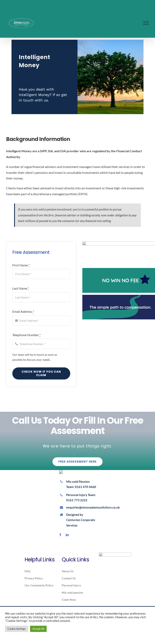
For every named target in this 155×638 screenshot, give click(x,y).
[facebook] (60, 534)
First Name (20, 265)
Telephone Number (26, 335)
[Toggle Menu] (146, 23)
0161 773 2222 (76, 500)
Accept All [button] (38, 628)
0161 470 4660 (85, 487)
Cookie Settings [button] (16, 628)
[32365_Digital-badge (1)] (115, 554)
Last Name (20, 288)
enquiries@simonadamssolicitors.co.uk (93, 507)
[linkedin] (67, 534)
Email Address (23, 311)
